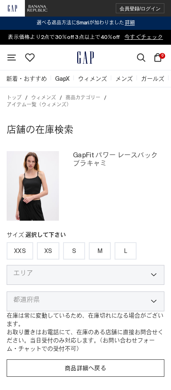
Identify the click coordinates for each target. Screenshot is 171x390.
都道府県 (26, 299)
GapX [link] (62, 78)
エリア (23, 273)
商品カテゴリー (83, 98)
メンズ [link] (124, 78)
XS (48, 251)
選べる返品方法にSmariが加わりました (86, 23)
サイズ (36, 234)
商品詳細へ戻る (85, 368)
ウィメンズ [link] (92, 78)
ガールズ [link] (152, 78)
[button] (140, 8)
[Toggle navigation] (12, 58)
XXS (20, 251)
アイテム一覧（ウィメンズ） (39, 105)
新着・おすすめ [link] (26, 78)
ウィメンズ (43, 98)
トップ (14, 98)
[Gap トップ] (85, 57)
